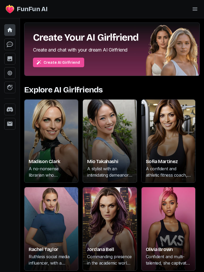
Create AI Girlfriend (62, 62)
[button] (9, 30)
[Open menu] (195, 9)
